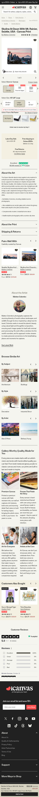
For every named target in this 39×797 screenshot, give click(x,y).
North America (19, 17)
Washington (22, 20)
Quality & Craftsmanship (10, 741)
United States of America (8, 20)
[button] (8, 89)
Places (10, 17)
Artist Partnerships (8, 748)
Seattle (6, 23)
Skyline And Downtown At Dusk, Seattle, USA (28, 267)
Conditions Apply (19, 154)
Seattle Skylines (15, 23)
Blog (3, 755)
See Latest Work (7, 345)
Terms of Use (6, 752)
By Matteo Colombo (8, 35)
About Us (5, 737)
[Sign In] (30, 7)
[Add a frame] (7, 71)
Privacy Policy (7, 745)
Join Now (31, 707)
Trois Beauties (25, 607)
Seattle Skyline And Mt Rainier (10, 267)
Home (3, 17)
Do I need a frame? (31, 113)
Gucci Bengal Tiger (9, 607)
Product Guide (32, 82)
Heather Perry (6, 609)
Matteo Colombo (7, 269)
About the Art (8, 172)
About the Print (9, 224)
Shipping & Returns (11, 231)
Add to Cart (19, 794)
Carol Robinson (25, 609)
